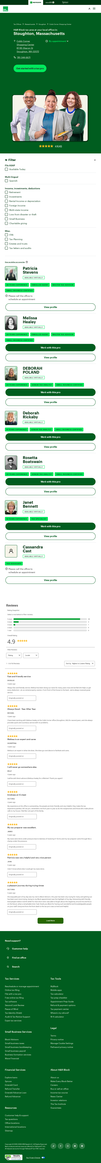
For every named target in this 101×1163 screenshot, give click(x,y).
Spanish (13, 180)
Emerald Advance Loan (15, 1092)
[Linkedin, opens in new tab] (82, 1146)
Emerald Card (11, 1085)
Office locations (12, 1123)
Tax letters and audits (20, 248)
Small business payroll (15, 1051)
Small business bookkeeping (18, 1047)
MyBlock (54, 986)
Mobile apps (56, 990)
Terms (53, 1035)
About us (54, 1077)
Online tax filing (12, 990)
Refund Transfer (12, 1089)
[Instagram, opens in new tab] (68, 1146)
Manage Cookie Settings (61, 1043)
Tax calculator (56, 994)
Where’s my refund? (59, 1013)
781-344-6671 (23, 57)
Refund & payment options (63, 1005)
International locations (15, 1127)
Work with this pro (50, 347)
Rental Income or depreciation (24, 201)
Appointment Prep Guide (62, 1001)
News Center (56, 1096)
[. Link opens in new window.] (13, 1158)
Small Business (17, 218)
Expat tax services (13, 1020)
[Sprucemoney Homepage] (65, 2)
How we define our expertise (15, 262)
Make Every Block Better (61, 1081)
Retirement (14, 192)
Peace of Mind (11, 1009)
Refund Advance (12, 1096)
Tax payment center (59, 1009)
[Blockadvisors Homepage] (50, 2)
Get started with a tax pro (30, 68)
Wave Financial (12, 1058)
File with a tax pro (13, 994)
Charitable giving (18, 223)
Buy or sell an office (59, 1089)
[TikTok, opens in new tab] (53, 1146)
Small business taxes (14, 1043)
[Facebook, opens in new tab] (61, 1146)
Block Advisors (12, 1039)
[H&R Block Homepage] (35, 2)
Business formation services (18, 1054)
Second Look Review (14, 1005)
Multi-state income (18, 210)
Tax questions (11, 1119)
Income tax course (59, 1092)
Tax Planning (15, 239)
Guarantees (55, 1108)
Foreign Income (17, 205)
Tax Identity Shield (13, 1013)
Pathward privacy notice (61, 1047)
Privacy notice (57, 1039)
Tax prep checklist (58, 997)
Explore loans (11, 1077)
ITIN (11, 234)
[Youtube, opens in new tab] (75, 1146)
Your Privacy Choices (33, 1157)
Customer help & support (17, 1115)
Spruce (8, 1081)
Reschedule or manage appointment (22, 986)
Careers (54, 1085)
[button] (89, 9)
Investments (15, 196)
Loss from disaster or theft (22, 214)
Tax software (11, 1001)
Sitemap (9, 1130)
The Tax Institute (58, 1104)
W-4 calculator (57, 1016)
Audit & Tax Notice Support (17, 1016)
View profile (50, 307)
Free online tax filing (14, 997)
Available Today (17, 169)
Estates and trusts (18, 243)
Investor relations (58, 1100)
